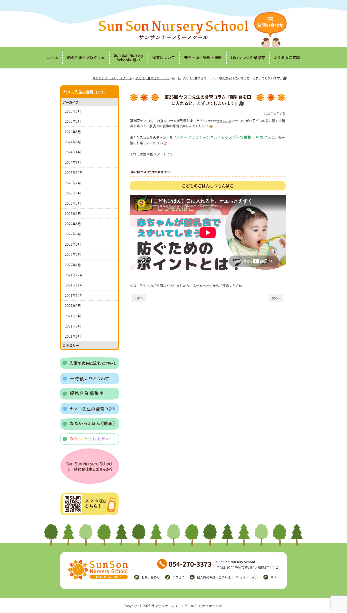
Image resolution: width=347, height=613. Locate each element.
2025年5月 (73, 111)
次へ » (276, 298)
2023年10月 (74, 172)
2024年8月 (73, 131)
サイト (275, 577)
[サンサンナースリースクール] (173, 38)
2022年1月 (73, 264)
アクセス (178, 577)
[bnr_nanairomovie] (89, 428)
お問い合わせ (150, 577)
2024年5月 (73, 141)
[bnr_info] (89, 367)
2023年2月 (73, 203)
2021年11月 (74, 285)
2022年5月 (73, 244)
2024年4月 (73, 152)
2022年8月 (73, 223)
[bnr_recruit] (89, 482)
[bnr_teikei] (89, 398)
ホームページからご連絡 (211, 285)
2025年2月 (73, 121)
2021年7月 (73, 326)
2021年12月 (74, 275)
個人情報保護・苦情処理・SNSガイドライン (227, 577)
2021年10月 (74, 295)
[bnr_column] (89, 413)
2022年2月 (73, 254)
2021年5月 (73, 336)
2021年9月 (73, 305)
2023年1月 (73, 213)
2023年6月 (73, 193)
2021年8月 (73, 316)
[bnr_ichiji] (89, 383)
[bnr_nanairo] (89, 443)
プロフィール (224, 121)
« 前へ (139, 298)
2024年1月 (73, 162)
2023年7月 (73, 183)
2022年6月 (73, 233)
